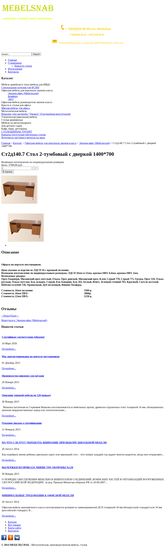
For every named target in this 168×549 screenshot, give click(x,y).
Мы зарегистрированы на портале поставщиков (31, 356)
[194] (19, 207)
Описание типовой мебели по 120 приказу (26, 395)
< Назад (5, 315)
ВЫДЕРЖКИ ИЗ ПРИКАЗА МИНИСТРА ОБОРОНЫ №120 (37, 467)
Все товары (14, 524)
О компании (15, 63)
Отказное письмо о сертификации (22, 423)
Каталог (17, 143)
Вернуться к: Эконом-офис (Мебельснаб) (24, 320)
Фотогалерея (15, 68)
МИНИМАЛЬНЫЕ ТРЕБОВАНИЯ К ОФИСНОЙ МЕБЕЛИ (38, 495)
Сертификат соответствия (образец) (23, 337)
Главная (12, 60)
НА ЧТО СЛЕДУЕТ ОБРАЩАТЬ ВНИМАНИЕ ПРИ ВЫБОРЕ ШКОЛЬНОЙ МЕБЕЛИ (54, 442)
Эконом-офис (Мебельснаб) (94, 143)
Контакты (13, 71)
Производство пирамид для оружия (23, 375)
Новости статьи (23, 65)
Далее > (14, 315)
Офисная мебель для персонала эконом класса (50, 143)
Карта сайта (14, 527)
